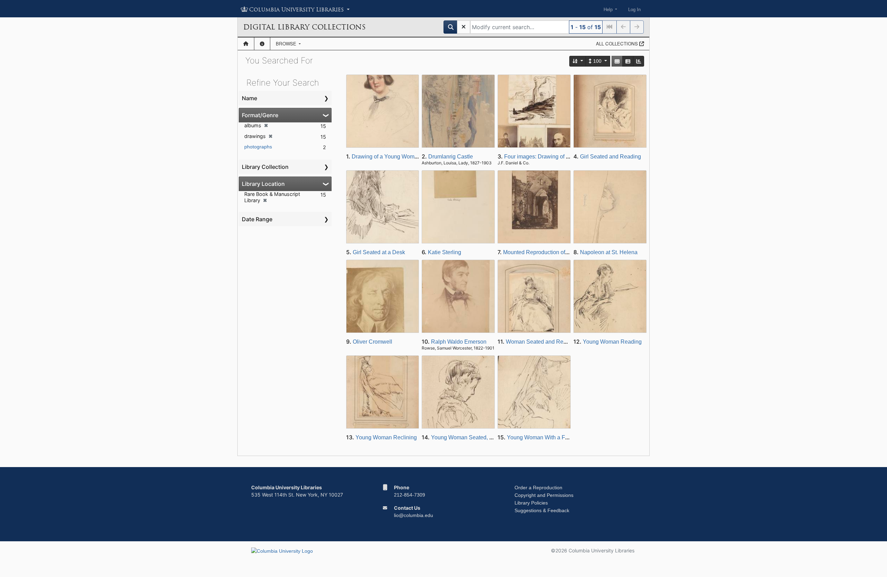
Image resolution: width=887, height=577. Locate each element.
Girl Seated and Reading (610, 157)
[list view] (627, 61)
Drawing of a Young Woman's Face (395, 157)
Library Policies (531, 503)
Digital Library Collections (304, 27)
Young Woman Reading (612, 342)
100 (597, 61)
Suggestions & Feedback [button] (542, 510)
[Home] (246, 43)
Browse (287, 43)
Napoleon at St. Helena (609, 252)
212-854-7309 (409, 495)
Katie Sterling (444, 252)
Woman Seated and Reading (541, 342)
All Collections (617, 43)
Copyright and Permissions (544, 495)
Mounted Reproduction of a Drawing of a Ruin (559, 252)
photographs (258, 146)
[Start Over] (463, 27)
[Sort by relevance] (578, 61)
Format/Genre (260, 115)
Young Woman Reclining (386, 437)
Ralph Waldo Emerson (458, 342)
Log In (634, 9)
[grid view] (617, 61)
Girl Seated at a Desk (379, 252)
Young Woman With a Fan (539, 437)
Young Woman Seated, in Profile (471, 437)
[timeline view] (638, 61)
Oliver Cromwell (372, 342)
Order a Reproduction (538, 487)
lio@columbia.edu (413, 515)
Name (249, 98)
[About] (262, 43)
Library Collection (265, 166)
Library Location (263, 183)
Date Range (257, 219)
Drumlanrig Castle (450, 157)
